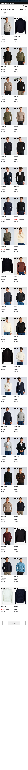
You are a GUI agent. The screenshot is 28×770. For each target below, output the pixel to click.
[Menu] (26, 6)
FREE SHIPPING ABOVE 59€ (7, 3)
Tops (7, 9)
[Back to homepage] (3, 6)
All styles (3, 9)
